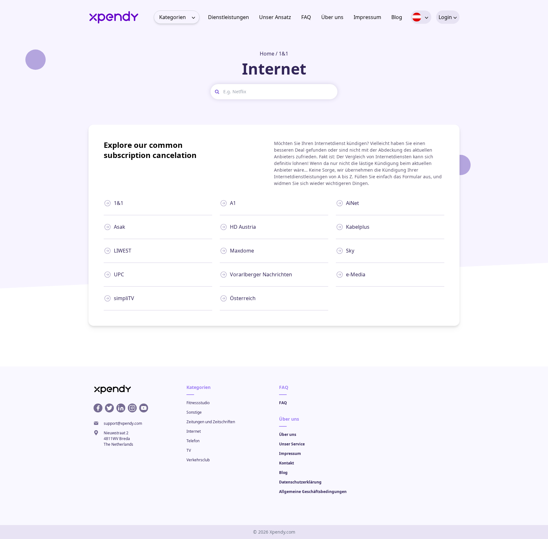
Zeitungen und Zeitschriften (210, 421)
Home (267, 53)
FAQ (306, 17)
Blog (396, 17)
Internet (193, 431)
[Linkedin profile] (120, 408)
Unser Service (292, 444)
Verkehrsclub (198, 460)
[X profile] (109, 408)
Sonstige (194, 412)
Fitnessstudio (198, 402)
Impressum (367, 17)
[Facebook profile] (98, 408)
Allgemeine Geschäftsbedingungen (313, 491)
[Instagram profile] (132, 408)
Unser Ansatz (275, 17)
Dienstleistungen (228, 17)
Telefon (192, 441)
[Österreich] (416, 17)
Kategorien (172, 17)
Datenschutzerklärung (300, 482)
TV (188, 450)
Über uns (332, 17)
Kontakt (286, 463)
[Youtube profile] (143, 408)
